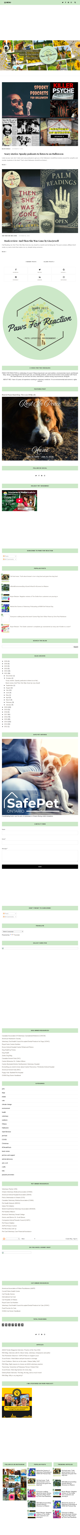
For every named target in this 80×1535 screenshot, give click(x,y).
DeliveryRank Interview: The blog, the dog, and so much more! (22, 1372)
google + (63, 272)
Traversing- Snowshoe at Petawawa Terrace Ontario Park (20, 1367)
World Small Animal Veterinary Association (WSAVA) (18, 1209)
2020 (6, 707)
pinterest (15, 279)
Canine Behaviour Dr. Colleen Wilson (13, 1061)
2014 (6, 721)
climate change (7, 1104)
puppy (4, 1096)
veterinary (5, 1116)
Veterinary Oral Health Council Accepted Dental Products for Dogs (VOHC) (26, 1041)
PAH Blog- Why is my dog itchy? (12, 1375)
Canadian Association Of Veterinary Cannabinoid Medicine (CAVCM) (24, 1036)
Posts (6, 556)
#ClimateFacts (6, 1147)
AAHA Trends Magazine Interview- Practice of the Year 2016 (21, 1350)
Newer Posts (31, 261)
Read (3, 164)
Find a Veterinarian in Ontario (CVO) (13, 1197)
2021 (6, 673)
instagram (63, 279)
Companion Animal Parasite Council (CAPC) (16, 1220)
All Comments (9, 559)
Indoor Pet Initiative (8, 1206)
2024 (6, 666)
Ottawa (4, 1124)
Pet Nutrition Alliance (8, 1211)
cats (3, 1100)
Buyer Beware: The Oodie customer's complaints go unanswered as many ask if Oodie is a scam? (40, 626)
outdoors (5, 1120)
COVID (4, 1139)
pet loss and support (8, 1155)
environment (6, 1108)
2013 (6, 724)
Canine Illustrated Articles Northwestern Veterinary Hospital (20, 1064)
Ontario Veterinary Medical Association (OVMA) (17, 1192)
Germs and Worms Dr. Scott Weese (13, 1217)
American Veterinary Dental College (13, 1214)
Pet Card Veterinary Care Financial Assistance (16, 1231)
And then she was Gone (9, 235)
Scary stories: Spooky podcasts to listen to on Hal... (22, 680)
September (9, 685)
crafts (4, 1167)
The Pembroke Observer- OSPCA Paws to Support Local (20, 1355)
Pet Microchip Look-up (9, 1228)
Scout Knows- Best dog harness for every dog (16, 1370)
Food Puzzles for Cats (9, 1308)
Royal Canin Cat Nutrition (10, 1302)
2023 (6, 668)
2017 (6, 714)
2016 (6, 717)
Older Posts (49, 261)
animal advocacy (7, 1159)
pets (3, 1089)
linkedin (39, 279)
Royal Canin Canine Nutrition (11, 1044)
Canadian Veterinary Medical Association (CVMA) (18, 1200)
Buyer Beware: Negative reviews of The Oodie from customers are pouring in (34, 596)
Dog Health (5, 1053)
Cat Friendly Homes (8, 1294)
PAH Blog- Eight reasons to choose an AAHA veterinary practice (22, 1364)
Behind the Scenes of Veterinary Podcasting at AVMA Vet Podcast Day (31, 606)
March (8, 700)
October (9, 678)
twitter (39, 272)
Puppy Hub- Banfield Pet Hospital (12, 1072)
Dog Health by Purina (9, 1050)
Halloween (5, 1128)
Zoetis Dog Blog (7, 1055)
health (4, 1112)
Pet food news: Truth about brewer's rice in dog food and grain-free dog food (34, 576)
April (7, 697)
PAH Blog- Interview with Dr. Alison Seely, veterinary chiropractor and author (26, 1353)
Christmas (5, 1143)
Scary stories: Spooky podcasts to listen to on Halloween (33, 153)
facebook (15, 272)
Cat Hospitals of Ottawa (9, 1300)
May (7, 695)
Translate (17, 935)
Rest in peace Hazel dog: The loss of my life (19, 395)
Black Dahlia (6, 148)
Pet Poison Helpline (8, 1223)
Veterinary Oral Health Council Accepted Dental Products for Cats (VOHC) (25, 1305)
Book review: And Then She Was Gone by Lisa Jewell (31, 240)
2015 (6, 719)
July (7, 690)
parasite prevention (8, 1174)
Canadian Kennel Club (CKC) (11, 1058)
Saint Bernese (6, 1132)
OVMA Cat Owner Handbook (11, 1311)
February (9, 702)
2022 (6, 671)
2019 (6, 709)
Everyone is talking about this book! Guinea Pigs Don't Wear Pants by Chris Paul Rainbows (38, 616)
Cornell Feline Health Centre (11, 1291)
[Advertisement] (40, 20)
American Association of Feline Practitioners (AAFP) (18, 1288)
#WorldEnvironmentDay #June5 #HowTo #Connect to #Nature (29, 586)
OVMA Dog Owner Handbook (11, 1075)
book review (6, 1151)
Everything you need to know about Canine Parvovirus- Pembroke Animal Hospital (28, 1067)
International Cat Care (9, 1297)
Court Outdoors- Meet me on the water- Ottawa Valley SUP (21, 1361)
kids (3, 1171)
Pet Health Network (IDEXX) (11, 1203)
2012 (6, 726)
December (9, 676)
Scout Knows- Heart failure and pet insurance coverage (19, 1358)
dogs (3, 1092)
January (9, 705)
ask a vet (5, 1163)
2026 (6, 661)
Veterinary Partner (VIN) (9, 1189)
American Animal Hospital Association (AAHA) (16, 1194)
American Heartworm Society (11, 1038)
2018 (6, 712)
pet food (4, 1135)
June (7, 692)
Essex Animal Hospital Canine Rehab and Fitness (18, 1047)
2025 (6, 663)
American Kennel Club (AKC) (11, 1070)
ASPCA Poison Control (9, 1226)
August (8, 688)
